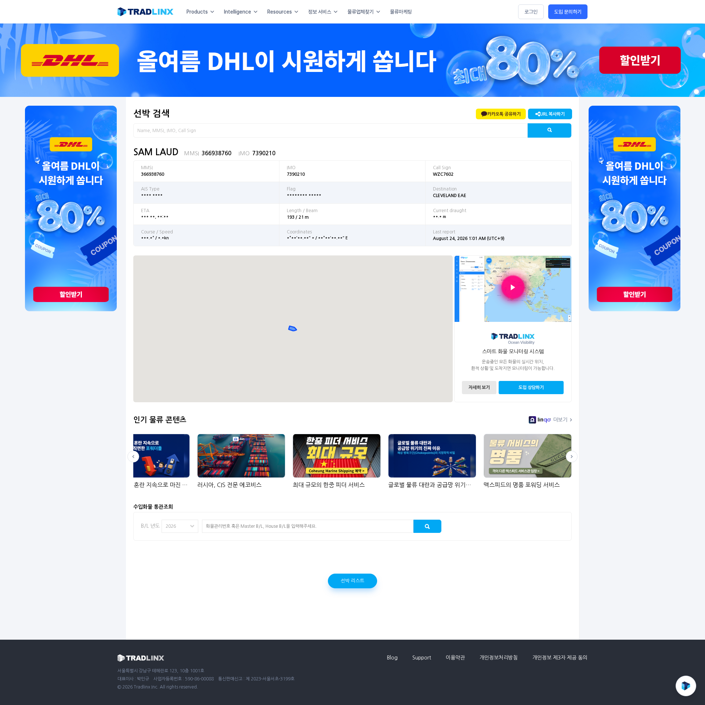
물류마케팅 (401, 12)
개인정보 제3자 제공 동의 (560, 657)
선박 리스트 (352, 580)
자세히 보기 (479, 387)
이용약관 (455, 657)
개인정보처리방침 (499, 657)
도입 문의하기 (568, 12)
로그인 (531, 12)
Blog (392, 657)
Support (421, 657)
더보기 (560, 419)
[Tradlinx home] (145, 11)
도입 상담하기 (531, 387)
